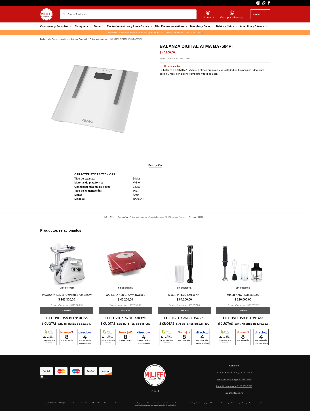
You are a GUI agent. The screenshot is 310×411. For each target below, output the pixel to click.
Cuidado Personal (79, 39)
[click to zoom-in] (95, 98)
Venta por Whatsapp (231, 17)
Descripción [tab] (155, 165)
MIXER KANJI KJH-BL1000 (243, 294)
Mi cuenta (208, 17)
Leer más (66, 311)
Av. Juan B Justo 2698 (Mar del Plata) (234, 372)
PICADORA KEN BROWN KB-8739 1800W (67, 294)
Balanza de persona (98, 39)
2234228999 (234, 379)
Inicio (42, 39)
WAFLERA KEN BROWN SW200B (125, 294)
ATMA (200, 217)
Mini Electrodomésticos (58, 39)
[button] (260, 14)
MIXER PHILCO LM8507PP (184, 294)
